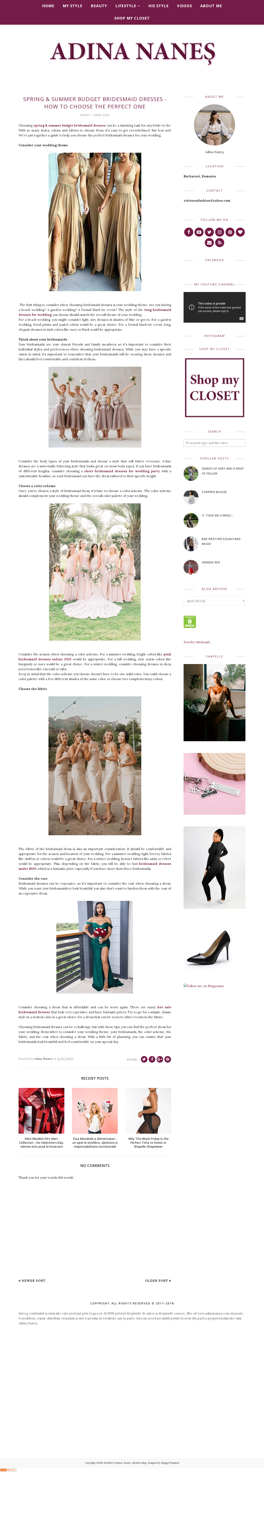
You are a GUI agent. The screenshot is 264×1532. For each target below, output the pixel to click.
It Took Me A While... (218, 515)
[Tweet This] (144, 1059)
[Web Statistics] (8, 1470)
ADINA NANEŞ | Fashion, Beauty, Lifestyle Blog (121, 1462)
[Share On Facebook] (152, 1059)
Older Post (156, 1281)
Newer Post (33, 1281)
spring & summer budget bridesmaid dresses (70, 125)
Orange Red (211, 562)
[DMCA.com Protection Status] (190, 627)
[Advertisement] (132, 1365)
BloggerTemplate (170, 1462)
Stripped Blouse (214, 492)
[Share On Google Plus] (160, 1059)
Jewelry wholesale (197, 642)
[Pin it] (167, 1059)
